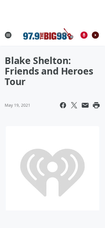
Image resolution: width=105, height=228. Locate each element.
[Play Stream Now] (95, 35)
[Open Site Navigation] (8, 35)
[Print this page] (96, 105)
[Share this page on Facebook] (63, 105)
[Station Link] (48, 35)
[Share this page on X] (74, 105)
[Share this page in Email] (85, 105)
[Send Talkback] (84, 35)
